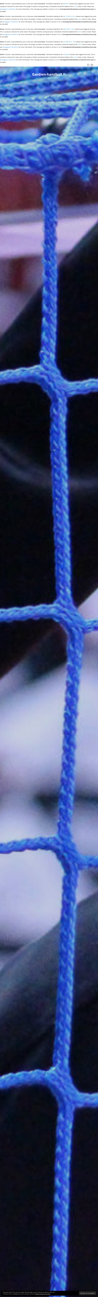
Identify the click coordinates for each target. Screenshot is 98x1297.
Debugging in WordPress (8, 9)
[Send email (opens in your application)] (91, 65)
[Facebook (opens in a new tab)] (88, 65)
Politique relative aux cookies (42, 1294)
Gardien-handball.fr (49, 74)
